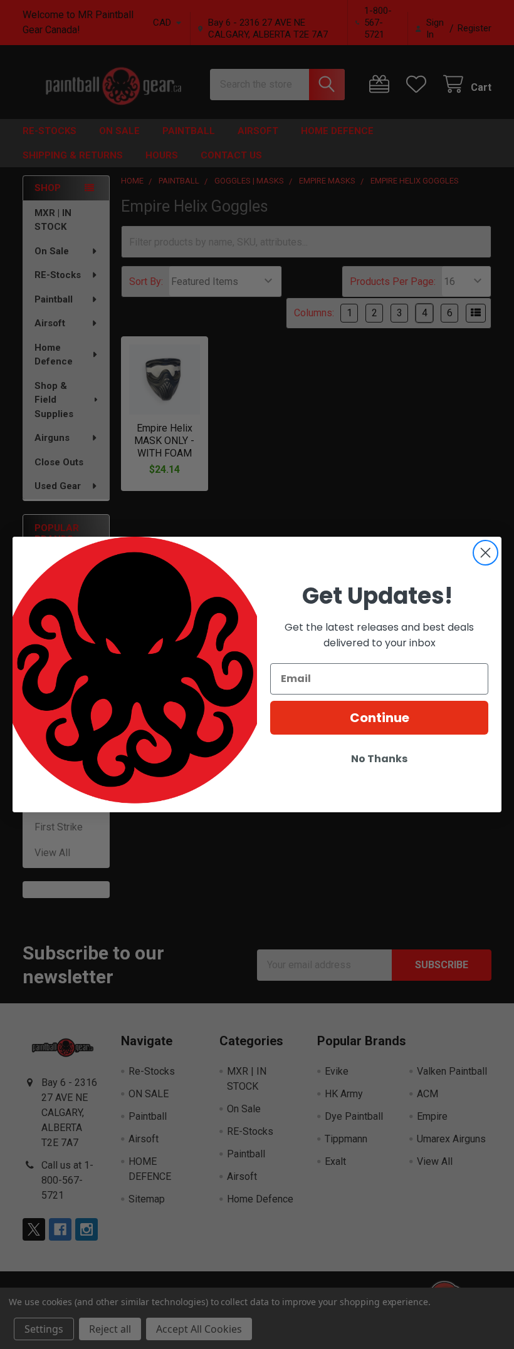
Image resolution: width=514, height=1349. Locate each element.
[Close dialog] (485, 553)
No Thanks (379, 759)
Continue (379, 717)
